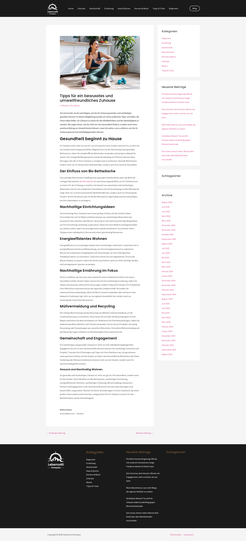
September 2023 (169, 349)
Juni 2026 (166, 211)
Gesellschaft (94, 8)
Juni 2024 (166, 308)
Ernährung (109, 8)
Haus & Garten (124, 8)
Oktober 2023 (168, 345)
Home (71, 8)
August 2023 (167, 354)
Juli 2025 (165, 248)
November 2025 (168, 230)
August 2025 (167, 243)
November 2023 (168, 340)
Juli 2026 (165, 207)
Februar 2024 (167, 326)
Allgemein (173, 8)
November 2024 (168, 285)
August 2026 (167, 202)
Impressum (189, 534)
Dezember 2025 (168, 225)
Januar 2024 (167, 331)
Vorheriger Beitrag (55, 433)
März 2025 (166, 266)
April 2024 (166, 317)
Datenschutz (176, 534)
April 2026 (166, 216)
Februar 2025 (167, 271)
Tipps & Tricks (159, 8)
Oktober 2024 (168, 289)
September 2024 (169, 294)
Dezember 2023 (168, 336)
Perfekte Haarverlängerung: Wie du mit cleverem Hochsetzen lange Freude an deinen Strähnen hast (177, 98)
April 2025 (166, 262)
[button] (194, 8)
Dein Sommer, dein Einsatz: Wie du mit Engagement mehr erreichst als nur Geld (178, 113)
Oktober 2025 (168, 234)
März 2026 (166, 220)
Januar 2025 (167, 276)
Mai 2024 (165, 313)
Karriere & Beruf (141, 8)
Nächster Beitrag (144, 433)
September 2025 (169, 239)
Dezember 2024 (168, 280)
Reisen (165, 66)
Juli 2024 (165, 303)
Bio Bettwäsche (86, 181)
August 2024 (167, 299)
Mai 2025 (165, 257)
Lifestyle (81, 8)
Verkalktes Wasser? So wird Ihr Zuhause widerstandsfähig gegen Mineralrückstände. (176, 140)
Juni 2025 (166, 253)
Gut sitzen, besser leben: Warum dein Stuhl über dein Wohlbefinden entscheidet (178, 155)
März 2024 (166, 322)
